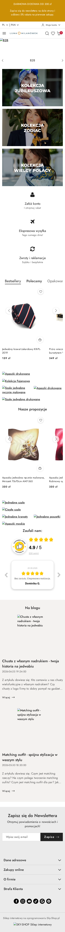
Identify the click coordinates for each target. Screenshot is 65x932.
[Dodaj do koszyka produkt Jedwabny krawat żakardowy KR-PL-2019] (40, 339)
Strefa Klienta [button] (13, 889)
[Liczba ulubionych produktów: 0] (53, 33)
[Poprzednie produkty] (9, 310)
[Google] (42, 901)
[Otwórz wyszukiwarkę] (47, 33)
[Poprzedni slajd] (2, 60)
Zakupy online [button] (14, 869)
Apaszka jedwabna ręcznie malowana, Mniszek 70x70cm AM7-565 (23, 479)
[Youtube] (29, 901)
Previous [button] (6, 574)
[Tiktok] (35, 901)
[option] (32, 574)
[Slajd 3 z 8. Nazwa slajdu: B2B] (32, 47)
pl (3, 25)
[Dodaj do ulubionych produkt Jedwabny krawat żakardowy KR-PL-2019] (40, 291)
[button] (34, 281)
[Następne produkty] (56, 310)
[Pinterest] (48, 901)
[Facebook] (16, 901)
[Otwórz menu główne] (4, 33)
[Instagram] (22, 901)
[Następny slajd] (62, 60)
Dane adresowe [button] (15, 860)
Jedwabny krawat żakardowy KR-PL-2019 (21, 350)
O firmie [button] (10, 879)
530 (34, 553)
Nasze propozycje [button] (32, 409)
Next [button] (59, 574)
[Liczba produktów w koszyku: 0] (59, 33)
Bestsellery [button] (13, 281)
